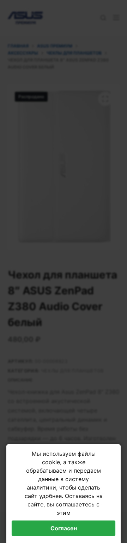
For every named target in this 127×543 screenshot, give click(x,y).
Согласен (63, 528)
